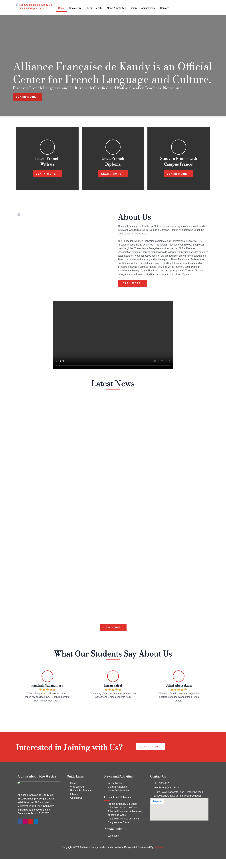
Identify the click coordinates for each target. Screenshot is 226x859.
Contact (164, 8)
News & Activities (116, 8)
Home (61, 8)
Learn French (94, 8)
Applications (148, 8)
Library (133, 8)
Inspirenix (159, 847)
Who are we (75, 8)
